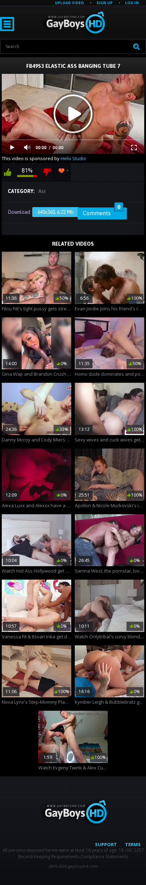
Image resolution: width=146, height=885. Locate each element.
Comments (101, 212)
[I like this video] (7, 172)
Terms (133, 844)
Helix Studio (73, 158)
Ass (42, 191)
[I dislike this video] (47, 172)
